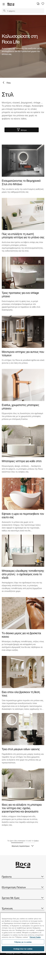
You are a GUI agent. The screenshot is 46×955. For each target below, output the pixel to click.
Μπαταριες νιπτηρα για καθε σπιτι (22, 460)
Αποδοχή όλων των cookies (22, 948)
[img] (23, 161)
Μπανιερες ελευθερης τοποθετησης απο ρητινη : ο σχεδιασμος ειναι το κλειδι (23, 574)
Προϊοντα (7, 876)
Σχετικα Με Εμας (11, 897)
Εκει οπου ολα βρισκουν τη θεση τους (21, 693)
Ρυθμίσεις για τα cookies (23, 941)
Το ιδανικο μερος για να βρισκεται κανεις (21, 634)
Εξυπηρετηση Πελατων (14, 887)
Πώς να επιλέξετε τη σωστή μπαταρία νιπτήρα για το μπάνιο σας (23, 235)
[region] (23, 933)
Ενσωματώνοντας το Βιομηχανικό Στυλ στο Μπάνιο (21, 182)
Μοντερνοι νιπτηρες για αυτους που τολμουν (23, 353)
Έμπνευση (7, 908)
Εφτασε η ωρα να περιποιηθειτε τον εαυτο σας (23, 515)
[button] (4, 10)
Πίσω (8, 82)
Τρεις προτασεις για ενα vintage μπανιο (20, 294)
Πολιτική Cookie (35, 936)
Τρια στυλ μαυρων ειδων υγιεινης (21, 748)
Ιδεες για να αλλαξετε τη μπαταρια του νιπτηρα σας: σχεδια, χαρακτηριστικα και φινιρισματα (22, 808)
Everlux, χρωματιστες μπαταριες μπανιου (20, 406)
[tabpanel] (23, 46)
